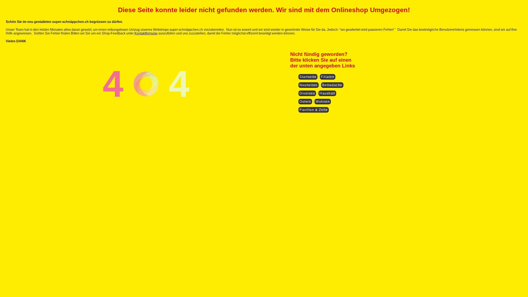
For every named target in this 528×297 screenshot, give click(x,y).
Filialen (327, 77)
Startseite (307, 77)
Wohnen (323, 101)
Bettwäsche (332, 85)
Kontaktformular (146, 33)
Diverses (307, 93)
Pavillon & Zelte (313, 110)
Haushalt (327, 93)
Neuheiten (308, 85)
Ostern (305, 101)
